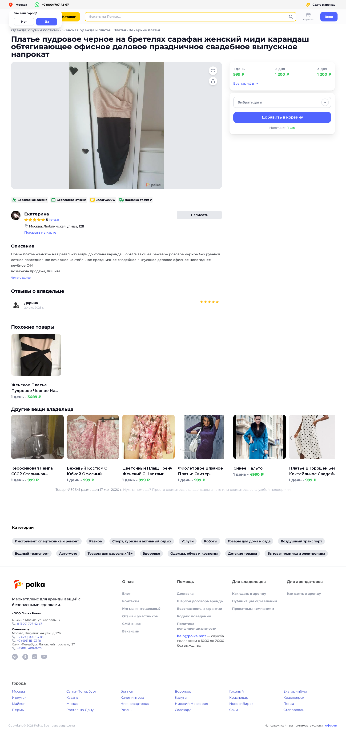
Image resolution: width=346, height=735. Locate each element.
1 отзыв (54, 219)
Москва (18, 691)
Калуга (181, 697)
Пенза (288, 704)
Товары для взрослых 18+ (110, 553)
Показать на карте (40, 232)
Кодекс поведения (194, 616)
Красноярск (293, 697)
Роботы (210, 541)
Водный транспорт (32, 553)
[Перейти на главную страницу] (29, 585)
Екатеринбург (295, 691)
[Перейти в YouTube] (44, 657)
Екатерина (36, 214)
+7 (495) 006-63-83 (30, 637)
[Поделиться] (213, 81)
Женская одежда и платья (86, 30)
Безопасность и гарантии (199, 609)
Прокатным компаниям (253, 609)
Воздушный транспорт (301, 541)
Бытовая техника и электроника (296, 553)
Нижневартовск (135, 704)
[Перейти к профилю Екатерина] (15, 215)
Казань (72, 697)
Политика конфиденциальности (197, 626)
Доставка (185, 593)
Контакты (130, 601)
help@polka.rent (192, 636)
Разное (95, 541)
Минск (72, 704)
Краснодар (238, 697)
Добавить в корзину (282, 117)
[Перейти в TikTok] (34, 657)
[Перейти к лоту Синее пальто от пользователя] (259, 463)
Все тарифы (243, 83)
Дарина (31, 303)
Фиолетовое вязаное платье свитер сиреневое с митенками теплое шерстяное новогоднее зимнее (203, 471)
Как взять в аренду (304, 593)
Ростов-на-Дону (80, 710)
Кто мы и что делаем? (141, 609)
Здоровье (151, 553)
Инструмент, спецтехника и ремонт (47, 541)
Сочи (233, 710)
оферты (331, 725)
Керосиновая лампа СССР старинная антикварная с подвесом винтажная (34, 471)
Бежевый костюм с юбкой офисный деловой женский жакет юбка (87, 471)
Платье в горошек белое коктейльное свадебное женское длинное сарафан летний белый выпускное (315, 471)
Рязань (126, 710)
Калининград (132, 697)
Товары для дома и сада (249, 541)
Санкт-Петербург (81, 691)
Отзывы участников (140, 616)
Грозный (236, 691)
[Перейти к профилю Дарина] (16, 305)
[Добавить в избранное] (213, 70)
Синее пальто (248, 468)
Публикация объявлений (254, 601)
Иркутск (19, 697)
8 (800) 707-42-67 (29, 623)
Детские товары (242, 553)
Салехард (183, 710)
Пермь (18, 710)
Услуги (187, 541)
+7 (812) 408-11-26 (29, 648)
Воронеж (183, 691)
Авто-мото (68, 553)
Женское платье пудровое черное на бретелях (33, 388)
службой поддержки (272, 489)
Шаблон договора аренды (200, 601)
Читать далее (21, 277)
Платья (119, 30)
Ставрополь (293, 710)
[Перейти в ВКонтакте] (15, 657)
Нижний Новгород (191, 704)
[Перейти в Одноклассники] (25, 657)
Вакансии (130, 631)
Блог (126, 593)
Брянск (127, 691)
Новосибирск (241, 704)
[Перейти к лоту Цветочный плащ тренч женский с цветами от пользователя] (148, 463)
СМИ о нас (131, 624)
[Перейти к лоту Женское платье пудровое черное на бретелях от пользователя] (36, 379)
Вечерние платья (144, 30)
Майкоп (18, 704)
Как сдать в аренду (249, 593)
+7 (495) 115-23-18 (29, 640)
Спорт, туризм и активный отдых (141, 541)
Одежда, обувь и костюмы (35, 30)
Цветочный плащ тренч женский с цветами (147, 471)
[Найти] (291, 16)
